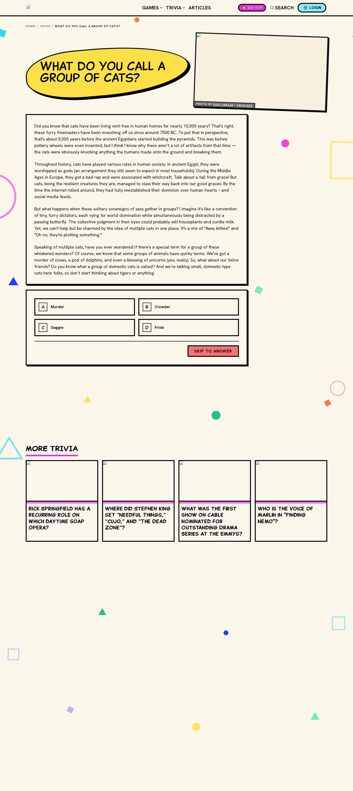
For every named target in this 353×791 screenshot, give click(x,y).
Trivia (173, 8)
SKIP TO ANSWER (213, 351)
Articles (200, 8)
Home (30, 26)
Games (150, 8)
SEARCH (284, 8)
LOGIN (315, 7)
